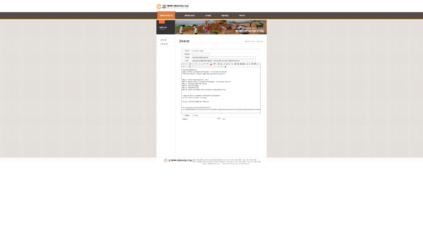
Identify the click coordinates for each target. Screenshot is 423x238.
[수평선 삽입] (257, 64)
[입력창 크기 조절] (221, 113)
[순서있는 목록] (247, 64)
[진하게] (219, 64)
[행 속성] (198, 66)
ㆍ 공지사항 (162, 40)
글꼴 (190, 64)
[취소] (205, 64)
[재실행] (207, 64)
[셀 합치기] (219, 66)
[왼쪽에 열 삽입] (210, 66)
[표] (190, 66)
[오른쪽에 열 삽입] (213, 66)
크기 (196, 64)
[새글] (202, 64)
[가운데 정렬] (238, 64)
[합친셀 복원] (222, 66)
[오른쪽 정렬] (241, 64)
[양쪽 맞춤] (243, 64)
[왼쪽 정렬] (236, 64)
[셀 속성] (196, 66)
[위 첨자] (229, 64)
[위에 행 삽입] (202, 66)
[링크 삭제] (186, 66)
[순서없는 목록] (250, 64)
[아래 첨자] (232, 64)
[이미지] (225, 66)
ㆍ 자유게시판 (163, 44)
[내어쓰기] (252, 64)
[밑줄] (222, 64)
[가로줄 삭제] (207, 66)
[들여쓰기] (255, 64)
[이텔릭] (224, 64)
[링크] (184, 66)
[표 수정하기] (192, 66)
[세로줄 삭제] (216, 66)
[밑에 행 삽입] (204, 66)
